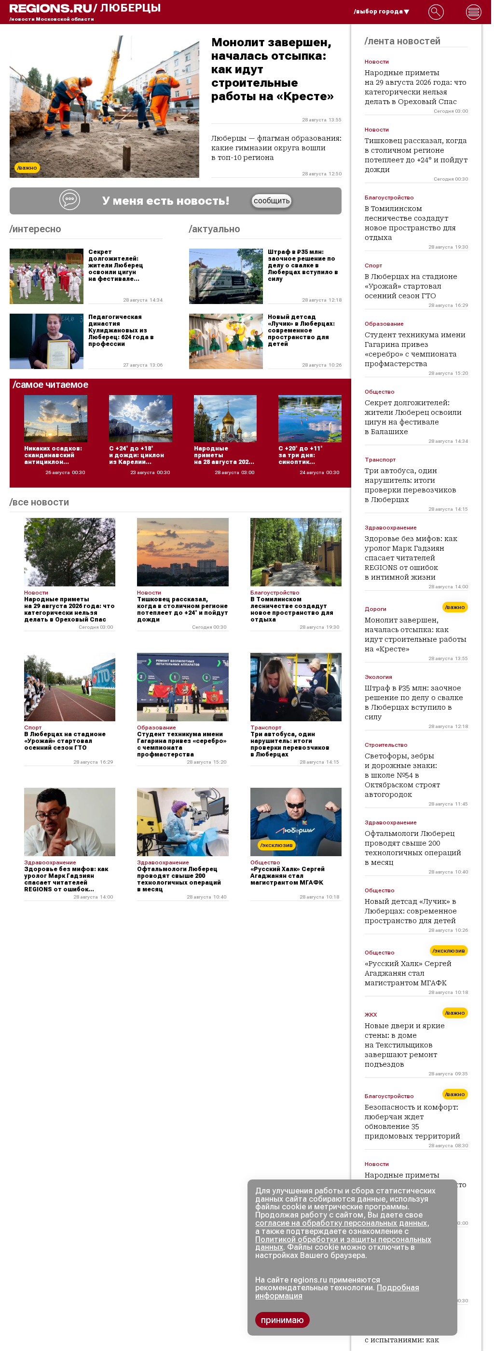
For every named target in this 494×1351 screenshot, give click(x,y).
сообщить (272, 200)
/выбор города (378, 11)
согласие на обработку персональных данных (341, 1223)
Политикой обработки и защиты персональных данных (343, 1243)
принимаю (282, 1320)
